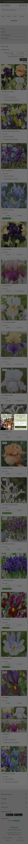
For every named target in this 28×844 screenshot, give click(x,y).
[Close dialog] (26, 414)
